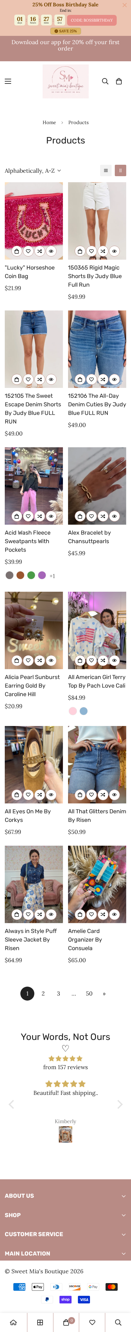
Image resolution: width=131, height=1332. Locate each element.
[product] (13, 1322)
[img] (66, 1058)
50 (89, 993)
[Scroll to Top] (119, 1298)
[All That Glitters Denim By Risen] (97, 764)
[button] (12, 1104)
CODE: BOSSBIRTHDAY (92, 20)
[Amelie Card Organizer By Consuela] (97, 884)
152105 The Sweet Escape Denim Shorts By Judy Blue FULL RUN (33, 408)
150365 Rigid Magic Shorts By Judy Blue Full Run (95, 276)
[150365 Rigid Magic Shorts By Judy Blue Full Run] (97, 221)
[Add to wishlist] (28, 251)
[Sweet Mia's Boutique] (66, 81)
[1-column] (106, 170)
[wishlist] (92, 1322)
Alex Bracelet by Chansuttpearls (89, 537)
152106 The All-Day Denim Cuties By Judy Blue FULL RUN (97, 404)
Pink (73, 711)
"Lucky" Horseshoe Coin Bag (30, 272)
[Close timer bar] (124, 5)
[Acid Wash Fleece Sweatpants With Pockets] (34, 486)
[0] (119, 81)
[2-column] (120, 170)
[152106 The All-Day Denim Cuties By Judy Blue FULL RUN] (97, 349)
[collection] (40, 1322)
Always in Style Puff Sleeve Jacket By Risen (31, 940)
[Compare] (39, 251)
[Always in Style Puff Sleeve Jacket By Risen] (34, 884)
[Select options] (80, 251)
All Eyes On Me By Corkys (28, 815)
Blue (83, 711)
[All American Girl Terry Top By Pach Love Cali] (97, 630)
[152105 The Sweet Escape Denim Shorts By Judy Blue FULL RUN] (34, 349)
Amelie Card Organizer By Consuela (85, 940)
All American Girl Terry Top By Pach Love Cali (97, 681)
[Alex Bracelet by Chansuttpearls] (97, 486)
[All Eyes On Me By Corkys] (34, 764)
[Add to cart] (16, 251)
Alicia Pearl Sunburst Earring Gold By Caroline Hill (32, 686)
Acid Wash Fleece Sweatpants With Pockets (28, 541)
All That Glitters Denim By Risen (97, 815)
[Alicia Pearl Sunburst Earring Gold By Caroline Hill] (34, 630)
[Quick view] (51, 251)
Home (49, 122)
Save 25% (68, 31)
